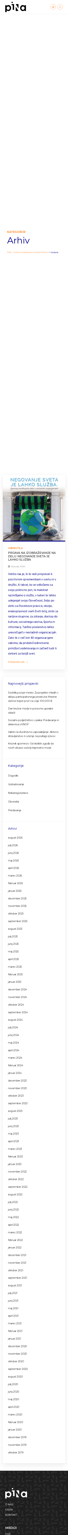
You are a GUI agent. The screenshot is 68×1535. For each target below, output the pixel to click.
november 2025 (17, 906)
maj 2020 (13, 1399)
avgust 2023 (15, 1111)
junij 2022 (13, 1209)
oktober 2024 (16, 1004)
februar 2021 (15, 1331)
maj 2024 (13, 1042)
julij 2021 (12, 1293)
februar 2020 (15, 1422)
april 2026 (13, 868)
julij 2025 (13, 936)
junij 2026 (13, 852)
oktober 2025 (15, 913)
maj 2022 (13, 1217)
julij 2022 (13, 1202)
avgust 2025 (15, 928)
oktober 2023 (16, 1095)
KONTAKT (11, 1514)
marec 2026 (15, 875)
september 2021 (17, 1277)
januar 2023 (14, 1164)
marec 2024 (15, 1057)
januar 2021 (14, 1338)
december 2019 (17, 1437)
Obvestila (15, 548)
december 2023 (17, 1080)
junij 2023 (13, 1126)
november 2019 (17, 1444)
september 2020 (18, 1369)
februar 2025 (15, 974)
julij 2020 (13, 1384)
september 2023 (18, 1103)
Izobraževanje (16, 784)
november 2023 (17, 1088)
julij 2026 (13, 845)
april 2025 (13, 959)
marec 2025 (15, 966)
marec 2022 (15, 1232)
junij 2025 (13, 943)
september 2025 (17, 921)
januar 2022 (14, 1247)
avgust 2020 (15, 1376)
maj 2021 (13, 1308)
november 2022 (17, 1171)
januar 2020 (15, 1429)
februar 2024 (15, 1065)
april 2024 (13, 1050)
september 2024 (18, 1012)
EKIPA (9, 1509)
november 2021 (17, 1262)
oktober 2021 (15, 1270)
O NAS (9, 1504)
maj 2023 (13, 1133)
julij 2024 (13, 1027)
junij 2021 (13, 1300)
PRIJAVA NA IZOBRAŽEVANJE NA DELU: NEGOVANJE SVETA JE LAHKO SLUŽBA (32, 556)
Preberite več (16, 662)
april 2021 (13, 1315)
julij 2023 (13, 1118)
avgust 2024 (15, 1019)
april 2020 (13, 1406)
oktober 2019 (15, 1452)
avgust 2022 (15, 1194)
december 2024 (17, 989)
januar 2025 (14, 981)
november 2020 (17, 1353)
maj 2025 (13, 951)
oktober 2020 (16, 1361)
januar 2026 (14, 890)
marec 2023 (15, 1148)
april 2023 (13, 1141)
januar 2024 (15, 1073)
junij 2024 (13, 1035)
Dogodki (13, 775)
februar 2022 (15, 1240)
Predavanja (14, 810)
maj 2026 (13, 860)
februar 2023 (15, 1156)
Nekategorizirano (18, 793)
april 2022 (13, 1224)
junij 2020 (13, 1391)
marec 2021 (15, 1323)
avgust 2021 (15, 1285)
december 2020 (17, 1346)
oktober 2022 (16, 1179)
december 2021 (17, 1255)
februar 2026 (15, 883)
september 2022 (18, 1186)
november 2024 (17, 997)
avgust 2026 (15, 837)
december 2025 (17, 898)
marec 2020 (15, 1414)
